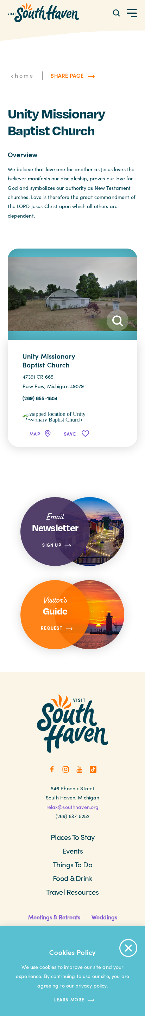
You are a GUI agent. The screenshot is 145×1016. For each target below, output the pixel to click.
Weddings (104, 917)
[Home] (43, 12)
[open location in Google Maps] (58, 416)
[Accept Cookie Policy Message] (128, 948)
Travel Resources (72, 892)
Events (72, 851)
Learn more (69, 999)
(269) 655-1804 (40, 398)
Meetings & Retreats (54, 917)
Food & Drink (73, 878)
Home (24, 75)
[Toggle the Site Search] (116, 12)
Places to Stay (73, 837)
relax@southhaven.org (72, 807)
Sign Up (51, 545)
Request (51, 628)
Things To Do (73, 864)
